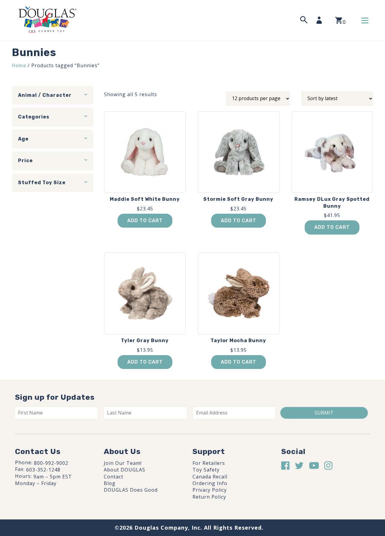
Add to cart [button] (145, 220)
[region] (78, 490)
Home (19, 65)
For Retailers (208, 463)
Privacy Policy (209, 490)
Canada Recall (209, 476)
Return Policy (209, 496)
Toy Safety (206, 469)
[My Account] (320, 20)
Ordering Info (209, 483)
